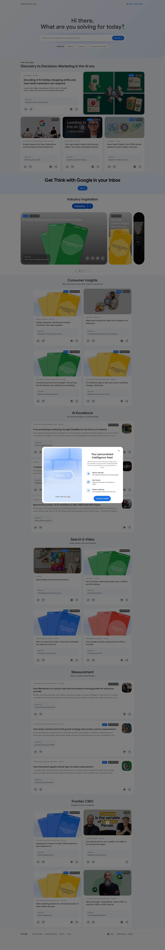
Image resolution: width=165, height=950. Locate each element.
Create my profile (102, 498)
